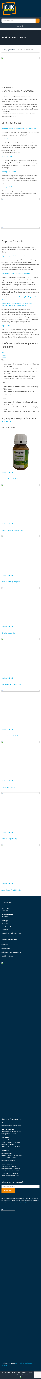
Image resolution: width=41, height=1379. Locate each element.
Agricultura (11, 50)
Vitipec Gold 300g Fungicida (10, 582)
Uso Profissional (7, 472)
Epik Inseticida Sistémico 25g (11, 684)
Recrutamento (5, 948)
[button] (19, 26)
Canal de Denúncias (7, 956)
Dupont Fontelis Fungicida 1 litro (12, 530)
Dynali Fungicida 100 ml (9, 787)
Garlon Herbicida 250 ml (9, 736)
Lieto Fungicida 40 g (8, 633)
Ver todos (6, 421)
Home (3, 50)
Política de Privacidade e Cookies (11, 952)
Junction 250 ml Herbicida (10, 479)
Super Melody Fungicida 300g (11, 890)
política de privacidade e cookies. (18, 1203)
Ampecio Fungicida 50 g (9, 839)
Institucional (4, 944)
